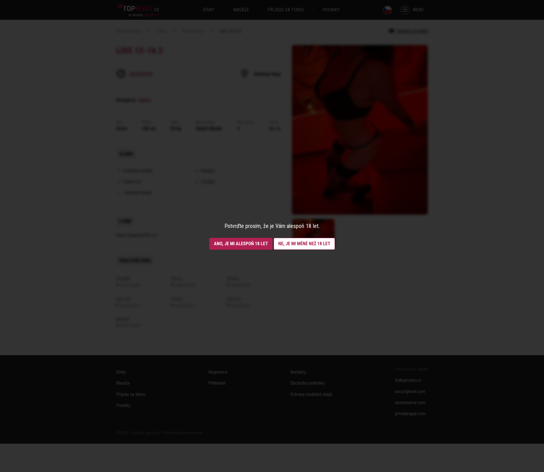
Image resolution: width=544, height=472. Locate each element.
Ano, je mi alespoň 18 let (241, 243)
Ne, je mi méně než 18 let (304, 243)
